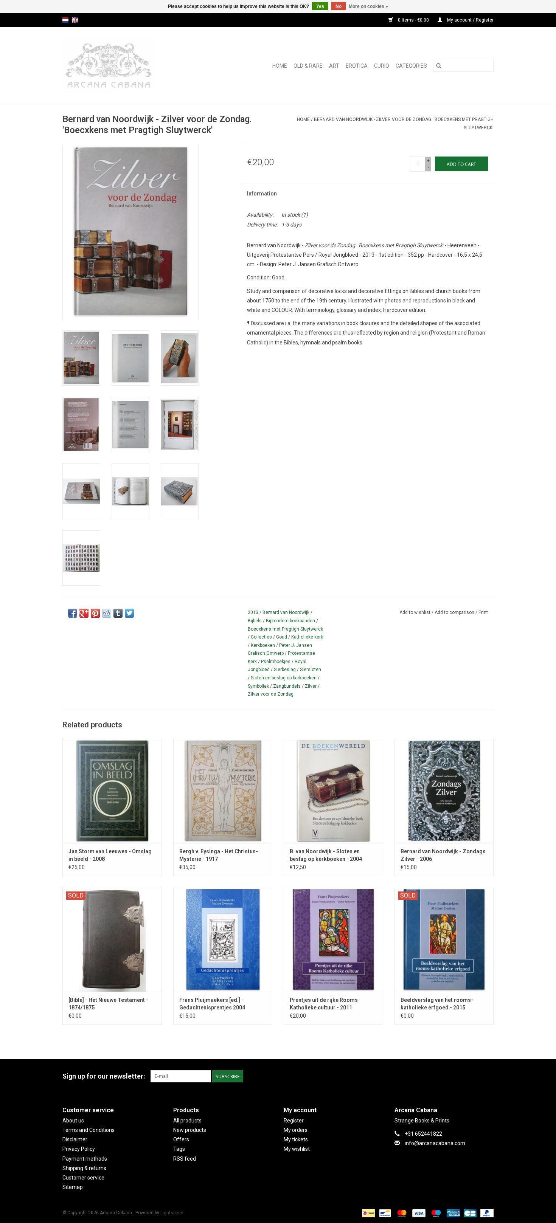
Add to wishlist (415, 612)
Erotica (357, 66)
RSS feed (184, 1159)
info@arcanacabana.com (435, 1143)
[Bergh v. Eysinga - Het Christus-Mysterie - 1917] (223, 791)
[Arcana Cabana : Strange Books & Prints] (125, 66)
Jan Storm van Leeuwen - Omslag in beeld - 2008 (110, 855)
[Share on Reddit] (106, 613)
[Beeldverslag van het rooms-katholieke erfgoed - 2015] (444, 940)
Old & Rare (308, 66)
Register (294, 1121)
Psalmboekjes (275, 661)
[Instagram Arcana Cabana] (487, 1076)
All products (187, 1121)
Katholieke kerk (307, 637)
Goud (281, 637)
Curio (381, 66)
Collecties (261, 637)
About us (73, 1121)
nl (65, 20)
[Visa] (418, 1213)
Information (262, 194)
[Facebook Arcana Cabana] (474, 1076)
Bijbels (255, 620)
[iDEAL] (367, 1213)
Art (334, 66)
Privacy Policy (78, 1149)
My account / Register (470, 20)
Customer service (83, 1178)
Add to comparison (455, 612)
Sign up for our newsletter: (103, 1076)
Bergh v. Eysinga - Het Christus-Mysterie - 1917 (218, 855)
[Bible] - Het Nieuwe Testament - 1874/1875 (108, 1004)
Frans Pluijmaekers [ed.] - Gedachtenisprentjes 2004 (212, 1004)
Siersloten (310, 669)
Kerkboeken (263, 645)
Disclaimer (74, 1139)
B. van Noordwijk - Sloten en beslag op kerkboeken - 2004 (326, 855)
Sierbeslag (285, 669)
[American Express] (452, 1213)
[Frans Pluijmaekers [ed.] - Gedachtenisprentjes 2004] (223, 940)
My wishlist (297, 1149)
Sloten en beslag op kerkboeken (284, 677)
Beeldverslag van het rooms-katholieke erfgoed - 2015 (437, 1004)
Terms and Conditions (88, 1130)
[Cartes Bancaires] (469, 1213)
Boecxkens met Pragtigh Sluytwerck (285, 629)
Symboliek (258, 686)
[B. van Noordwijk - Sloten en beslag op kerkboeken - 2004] (333, 791)
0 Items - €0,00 (413, 20)
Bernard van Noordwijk (285, 612)
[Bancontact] (384, 1213)
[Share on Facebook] (72, 613)
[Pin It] (95, 613)
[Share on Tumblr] (118, 613)
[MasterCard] (401, 1213)
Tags (179, 1149)
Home (279, 66)
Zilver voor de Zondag (271, 694)
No (338, 6)
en (75, 20)
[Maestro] (435, 1213)
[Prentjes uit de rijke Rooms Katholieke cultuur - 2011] (333, 940)
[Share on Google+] (84, 613)
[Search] (438, 66)
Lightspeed (171, 1212)
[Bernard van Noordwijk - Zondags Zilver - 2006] (444, 791)
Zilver (311, 686)
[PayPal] (486, 1213)
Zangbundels (287, 686)
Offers (181, 1139)
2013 (253, 612)
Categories (411, 66)
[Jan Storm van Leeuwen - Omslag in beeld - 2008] (112, 791)
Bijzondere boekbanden (290, 620)
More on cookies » (368, 6)
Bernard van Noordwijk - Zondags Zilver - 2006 (443, 855)
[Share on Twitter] (129, 613)
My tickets (296, 1139)
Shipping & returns (84, 1168)
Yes (320, 6)
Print (483, 612)
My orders (296, 1130)
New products (189, 1130)
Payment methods (84, 1159)
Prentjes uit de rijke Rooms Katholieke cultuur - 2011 (324, 1004)
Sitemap (72, 1187)
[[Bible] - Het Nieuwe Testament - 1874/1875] (112, 940)
